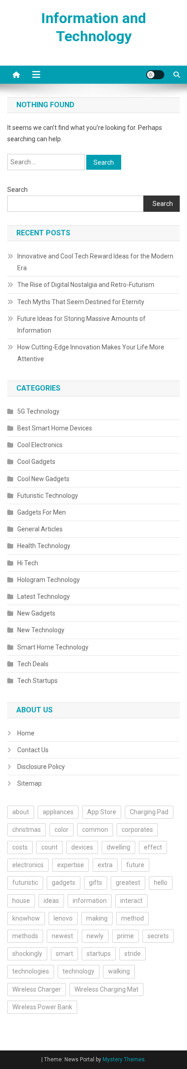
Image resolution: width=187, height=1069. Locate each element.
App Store (101, 812)
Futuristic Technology (47, 495)
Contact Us (33, 750)
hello (160, 882)
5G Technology (38, 411)
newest (62, 936)
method (132, 918)
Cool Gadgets (36, 461)
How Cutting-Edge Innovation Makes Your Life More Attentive (90, 353)
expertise (70, 865)
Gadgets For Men (41, 512)
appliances (58, 812)
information (90, 900)
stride (132, 953)
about (20, 812)
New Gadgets (36, 613)
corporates (137, 829)
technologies (30, 971)
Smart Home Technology (53, 647)
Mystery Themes (124, 1059)
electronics (28, 865)
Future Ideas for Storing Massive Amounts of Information (81, 324)
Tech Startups (37, 680)
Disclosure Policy (41, 766)
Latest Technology (43, 596)
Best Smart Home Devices (54, 428)
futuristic (25, 882)
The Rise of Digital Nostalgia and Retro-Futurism (85, 284)
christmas (26, 829)
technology (78, 971)
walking (119, 971)
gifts (95, 882)
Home (25, 733)
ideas (51, 900)
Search (17, 189)
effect (153, 847)
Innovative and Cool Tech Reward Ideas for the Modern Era (95, 262)
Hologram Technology (48, 579)
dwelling (118, 847)
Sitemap (29, 783)
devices (82, 847)
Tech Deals (33, 664)
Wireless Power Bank (42, 1007)
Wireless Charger (36, 989)
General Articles (40, 529)
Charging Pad (149, 812)
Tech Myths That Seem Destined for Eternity (80, 301)
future (135, 865)
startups (99, 953)
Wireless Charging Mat (106, 989)
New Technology (40, 630)
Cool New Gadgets (43, 478)
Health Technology (43, 545)
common (95, 829)
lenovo (63, 918)
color (61, 829)
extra (105, 865)
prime (125, 936)
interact (131, 900)
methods (25, 936)
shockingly (27, 953)
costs (20, 847)
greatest (128, 882)
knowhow (26, 918)
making (97, 918)
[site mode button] (155, 74)
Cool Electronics (40, 445)
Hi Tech (27, 563)
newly (95, 936)
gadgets (63, 882)
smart (64, 953)
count (49, 847)
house (21, 900)
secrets (158, 936)
